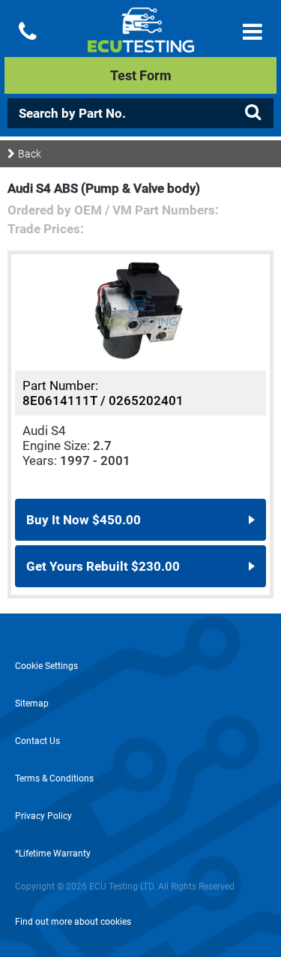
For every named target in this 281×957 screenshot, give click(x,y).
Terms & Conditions (54, 778)
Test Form (141, 75)
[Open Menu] (253, 32)
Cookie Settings (46, 666)
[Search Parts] (253, 112)
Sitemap (32, 703)
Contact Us (37, 741)
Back (29, 154)
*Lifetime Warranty (53, 853)
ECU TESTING (140, 42)
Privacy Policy (43, 816)
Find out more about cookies (73, 921)
